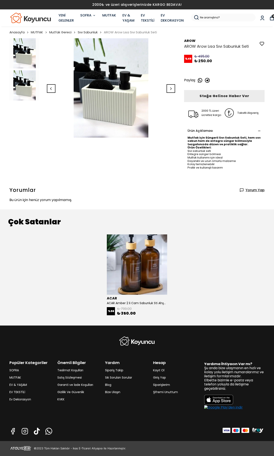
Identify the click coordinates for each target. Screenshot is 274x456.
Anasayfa (17, 32)
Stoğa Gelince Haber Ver (224, 95)
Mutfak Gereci (60, 32)
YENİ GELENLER (66, 18)
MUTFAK (109, 15)
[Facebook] (12, 431)
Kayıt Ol (158, 370)
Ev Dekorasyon (20, 399)
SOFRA (85, 15)
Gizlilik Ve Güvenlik (70, 392)
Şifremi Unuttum (165, 392)
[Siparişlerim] (262, 18)
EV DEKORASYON (172, 18)
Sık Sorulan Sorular (118, 377)
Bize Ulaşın (112, 392)
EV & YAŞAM (128, 18)
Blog (108, 385)
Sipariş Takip (114, 370)
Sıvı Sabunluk (88, 32)
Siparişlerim (161, 385)
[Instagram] (24, 431)
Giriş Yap (159, 377)
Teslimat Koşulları (70, 370)
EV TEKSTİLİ (147, 18)
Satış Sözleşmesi (69, 377)
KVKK (60, 399)
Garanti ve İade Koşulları (75, 385)
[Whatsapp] (48, 431)
